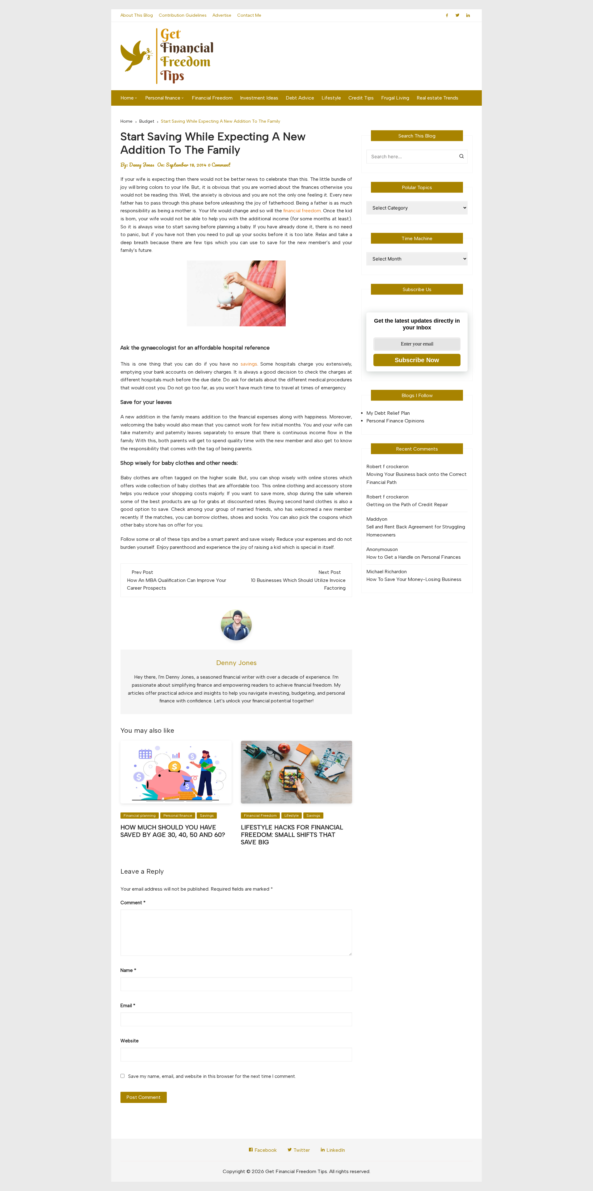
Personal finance (162, 98)
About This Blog (136, 15)
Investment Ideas (259, 98)
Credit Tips (361, 98)
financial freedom (302, 211)
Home (127, 98)
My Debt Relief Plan (388, 413)
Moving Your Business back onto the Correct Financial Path (416, 478)
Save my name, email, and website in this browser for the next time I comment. (212, 1076)
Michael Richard (383, 571)
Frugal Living (395, 98)
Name (128, 970)
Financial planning (140, 815)
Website (129, 1041)
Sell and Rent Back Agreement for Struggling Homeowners (415, 531)
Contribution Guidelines (183, 15)
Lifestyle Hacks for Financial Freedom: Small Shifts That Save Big (292, 835)
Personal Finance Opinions (395, 421)
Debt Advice (300, 98)
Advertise (221, 15)
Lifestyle (331, 98)
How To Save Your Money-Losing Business (413, 579)
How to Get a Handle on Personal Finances (413, 557)
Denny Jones (141, 164)
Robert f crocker (384, 466)
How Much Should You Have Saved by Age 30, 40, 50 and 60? (172, 831)
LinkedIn (335, 1150)
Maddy (374, 519)
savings (249, 364)
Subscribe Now (417, 360)
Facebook (265, 1150)
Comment (132, 902)
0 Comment (219, 164)
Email (127, 1005)
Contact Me (249, 15)
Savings (207, 815)
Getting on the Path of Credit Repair (407, 504)
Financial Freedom (212, 98)
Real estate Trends (437, 98)
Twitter (301, 1150)
